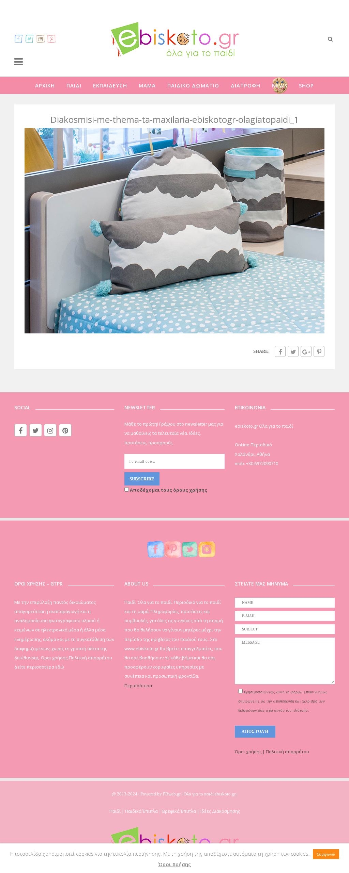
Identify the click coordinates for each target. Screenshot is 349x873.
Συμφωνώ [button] (326, 854)
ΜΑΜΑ (147, 85)
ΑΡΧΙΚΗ (45, 85)
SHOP (306, 85)
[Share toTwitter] (293, 351)
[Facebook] (18, 38)
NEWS (279, 85)
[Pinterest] (51, 38)
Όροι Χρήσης (174, 864)
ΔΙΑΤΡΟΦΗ (245, 85)
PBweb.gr (172, 793)
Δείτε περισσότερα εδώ (39, 667)
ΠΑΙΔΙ (73, 85)
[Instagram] (40, 38)
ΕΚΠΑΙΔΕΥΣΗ (110, 85)
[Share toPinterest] (319, 351)
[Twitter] (29, 38)
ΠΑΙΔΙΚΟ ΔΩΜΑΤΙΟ (193, 85)
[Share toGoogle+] (306, 351)
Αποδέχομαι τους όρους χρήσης (168, 490)
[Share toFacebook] (280, 351)
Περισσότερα (138, 685)
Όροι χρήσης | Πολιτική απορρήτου (272, 751)
